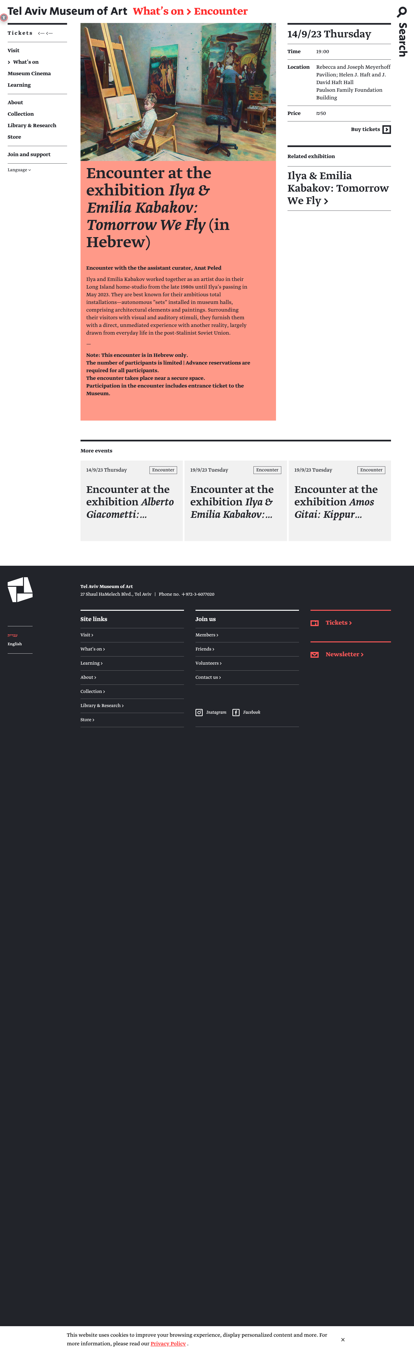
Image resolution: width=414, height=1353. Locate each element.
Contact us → (208, 677)
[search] (402, 29)
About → (88, 677)
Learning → (91, 663)
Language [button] (19, 170)
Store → (87, 720)
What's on (158, 11)
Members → (207, 635)
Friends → (205, 649)
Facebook (251, 712)
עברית (12, 635)
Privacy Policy (168, 1344)
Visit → (86, 635)
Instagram (216, 712)
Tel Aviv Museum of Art (67, 11)
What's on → (92, 649)
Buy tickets (366, 129)
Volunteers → (209, 663)
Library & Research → (102, 705)
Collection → (92, 691)
